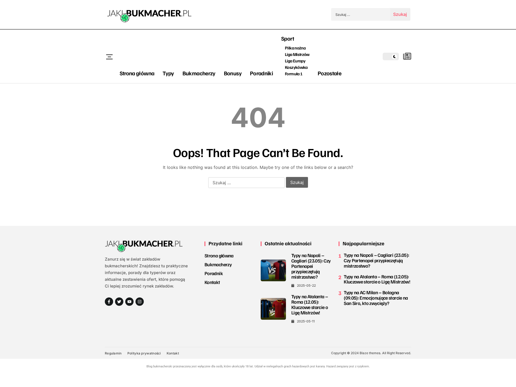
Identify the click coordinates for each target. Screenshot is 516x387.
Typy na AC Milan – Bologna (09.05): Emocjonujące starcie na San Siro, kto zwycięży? (376, 297)
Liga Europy (295, 60)
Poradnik (214, 273)
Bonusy (233, 73)
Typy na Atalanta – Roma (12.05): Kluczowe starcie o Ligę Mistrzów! (309, 304)
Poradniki (261, 73)
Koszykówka (296, 67)
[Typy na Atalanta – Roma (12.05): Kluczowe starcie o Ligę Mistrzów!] (273, 308)
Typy (168, 73)
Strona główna (137, 73)
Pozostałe (329, 73)
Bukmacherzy (199, 73)
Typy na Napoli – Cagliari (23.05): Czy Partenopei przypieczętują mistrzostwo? (311, 266)
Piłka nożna (295, 48)
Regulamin (113, 353)
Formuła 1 (293, 73)
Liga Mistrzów (297, 54)
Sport (287, 38)
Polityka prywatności (144, 353)
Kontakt (212, 282)
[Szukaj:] (360, 14)
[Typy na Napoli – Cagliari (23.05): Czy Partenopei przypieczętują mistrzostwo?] (273, 270)
